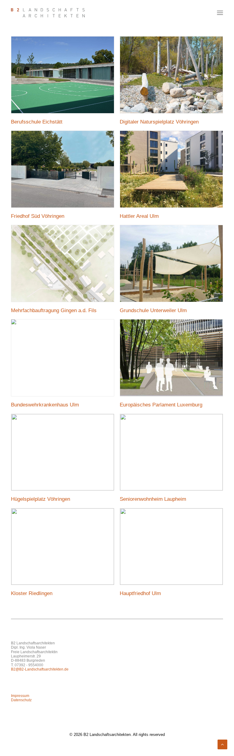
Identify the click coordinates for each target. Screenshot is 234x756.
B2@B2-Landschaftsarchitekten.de (40, 669)
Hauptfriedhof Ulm (140, 593)
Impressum (20, 696)
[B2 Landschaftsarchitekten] (48, 12)
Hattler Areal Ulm (139, 216)
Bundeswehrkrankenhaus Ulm (45, 405)
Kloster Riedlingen (31, 593)
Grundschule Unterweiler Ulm (153, 310)
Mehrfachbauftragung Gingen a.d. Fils (54, 310)
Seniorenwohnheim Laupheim (153, 499)
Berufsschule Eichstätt (36, 122)
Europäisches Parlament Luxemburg (161, 405)
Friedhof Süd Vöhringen (37, 216)
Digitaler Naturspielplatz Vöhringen (159, 122)
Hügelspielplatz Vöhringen (40, 499)
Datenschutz (21, 700)
